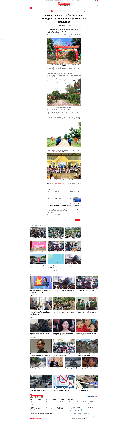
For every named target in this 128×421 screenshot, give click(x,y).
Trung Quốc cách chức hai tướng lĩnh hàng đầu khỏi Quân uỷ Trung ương (40, 354)
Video (94, 8)
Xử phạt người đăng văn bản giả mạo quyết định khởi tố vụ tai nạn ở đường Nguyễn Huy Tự (40, 312)
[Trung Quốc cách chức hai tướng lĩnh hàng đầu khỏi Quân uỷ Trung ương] (41, 345)
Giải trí (79, 8)
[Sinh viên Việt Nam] (91, 397)
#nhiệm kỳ (77, 191)
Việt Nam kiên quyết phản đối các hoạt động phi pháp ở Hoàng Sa (41, 291)
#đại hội (49, 191)
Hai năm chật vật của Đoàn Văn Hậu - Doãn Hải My (86, 333)
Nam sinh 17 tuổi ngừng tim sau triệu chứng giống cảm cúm (86, 389)
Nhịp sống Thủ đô (33, 404)
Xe (72, 8)
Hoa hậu (90, 8)
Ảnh (46, 399)
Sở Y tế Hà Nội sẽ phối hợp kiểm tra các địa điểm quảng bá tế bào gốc (64, 389)
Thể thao (64, 8)
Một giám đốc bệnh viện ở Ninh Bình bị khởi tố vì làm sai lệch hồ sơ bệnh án (87, 311)
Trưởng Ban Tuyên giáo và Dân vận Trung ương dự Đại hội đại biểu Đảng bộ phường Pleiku (65, 206)
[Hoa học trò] (96, 397)
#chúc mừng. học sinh (62, 191)
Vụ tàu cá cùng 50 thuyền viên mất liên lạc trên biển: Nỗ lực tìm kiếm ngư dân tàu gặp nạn (55, 266)
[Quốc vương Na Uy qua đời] (55, 362)
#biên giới (49, 193)
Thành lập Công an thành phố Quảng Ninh (38, 252)
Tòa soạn (79, 0)
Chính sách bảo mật (89, 407)
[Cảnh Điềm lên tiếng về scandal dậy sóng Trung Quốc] (64, 325)
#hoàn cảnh (71, 191)
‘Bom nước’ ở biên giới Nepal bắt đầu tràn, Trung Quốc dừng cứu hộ (72, 368)
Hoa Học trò (73, 0)
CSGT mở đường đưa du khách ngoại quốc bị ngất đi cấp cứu (39, 389)
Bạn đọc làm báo (36, 418)
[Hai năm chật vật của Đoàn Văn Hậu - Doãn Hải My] (87, 325)
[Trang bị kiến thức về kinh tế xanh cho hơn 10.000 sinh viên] (73, 246)
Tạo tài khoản (55, 214)
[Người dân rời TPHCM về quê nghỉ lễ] (38, 232)
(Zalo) (51, 408)
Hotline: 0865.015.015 (49, 0)
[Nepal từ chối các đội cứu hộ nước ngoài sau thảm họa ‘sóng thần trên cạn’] (38, 362)
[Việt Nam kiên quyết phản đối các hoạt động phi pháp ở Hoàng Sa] (41, 282)
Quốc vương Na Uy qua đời (53, 367)
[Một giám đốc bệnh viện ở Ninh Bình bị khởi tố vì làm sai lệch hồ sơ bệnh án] (87, 303)
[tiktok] (76, 410)
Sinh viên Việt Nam (67, 0)
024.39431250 (33, 410)
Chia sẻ (2, 30)
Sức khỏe (49, 8)
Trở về (2, 39)
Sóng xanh (41, 8)
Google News (85, 11)
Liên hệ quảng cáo (47, 407)
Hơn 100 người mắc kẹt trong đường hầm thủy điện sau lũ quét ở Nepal (86, 354)
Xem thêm (97, 8)
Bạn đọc (76, 403)
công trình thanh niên (55, 151)
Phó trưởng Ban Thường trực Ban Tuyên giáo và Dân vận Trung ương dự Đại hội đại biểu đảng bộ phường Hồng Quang (65, 209)
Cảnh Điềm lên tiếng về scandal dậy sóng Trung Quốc (63, 333)
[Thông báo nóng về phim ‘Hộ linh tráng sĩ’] (41, 325)
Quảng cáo (84, 0)
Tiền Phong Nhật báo (58, 0)
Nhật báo (39, 399)
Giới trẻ (57, 8)
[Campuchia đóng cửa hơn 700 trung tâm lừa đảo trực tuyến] (64, 345)
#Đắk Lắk (55, 193)
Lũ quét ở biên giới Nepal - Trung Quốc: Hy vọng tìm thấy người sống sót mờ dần (90, 369)
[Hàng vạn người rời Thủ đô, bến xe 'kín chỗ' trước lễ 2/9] (73, 259)
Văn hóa (75, 8)
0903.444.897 (60, 408)
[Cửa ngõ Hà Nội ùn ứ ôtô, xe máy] (56, 246)
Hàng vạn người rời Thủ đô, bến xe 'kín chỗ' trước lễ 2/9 (73, 265)
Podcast (54, 399)
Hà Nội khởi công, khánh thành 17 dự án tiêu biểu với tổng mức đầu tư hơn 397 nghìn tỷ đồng (55, 238)
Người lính (69, 8)
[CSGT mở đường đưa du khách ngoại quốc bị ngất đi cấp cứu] (41, 381)
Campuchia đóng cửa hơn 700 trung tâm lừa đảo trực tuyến (63, 354)
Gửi (77, 220)
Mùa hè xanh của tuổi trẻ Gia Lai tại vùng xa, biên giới (59, 198)
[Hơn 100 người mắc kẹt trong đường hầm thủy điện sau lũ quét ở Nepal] (87, 345)
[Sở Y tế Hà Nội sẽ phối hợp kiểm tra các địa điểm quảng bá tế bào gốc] (64, 381)
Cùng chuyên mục (35, 225)
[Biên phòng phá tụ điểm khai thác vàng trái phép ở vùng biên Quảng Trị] (64, 303)
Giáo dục (82, 8)
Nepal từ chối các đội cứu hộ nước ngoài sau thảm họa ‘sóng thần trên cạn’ (37, 369)
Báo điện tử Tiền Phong (64, 4)
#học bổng (54, 191)
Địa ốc (45, 8)
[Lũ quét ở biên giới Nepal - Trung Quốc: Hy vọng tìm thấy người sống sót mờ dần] (90, 362)
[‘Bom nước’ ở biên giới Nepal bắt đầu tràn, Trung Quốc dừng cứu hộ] (73, 362)
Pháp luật (60, 8)
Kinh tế (37, 8)
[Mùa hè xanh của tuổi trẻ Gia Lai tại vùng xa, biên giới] (77, 199)
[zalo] (79, 410)
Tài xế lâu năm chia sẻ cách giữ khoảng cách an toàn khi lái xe (37, 265)
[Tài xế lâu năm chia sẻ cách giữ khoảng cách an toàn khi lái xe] (38, 259)
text (78, 11)
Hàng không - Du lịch (86, 403)
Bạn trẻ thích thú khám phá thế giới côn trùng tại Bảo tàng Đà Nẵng (64, 203)
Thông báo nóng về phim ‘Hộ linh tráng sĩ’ (39, 333)
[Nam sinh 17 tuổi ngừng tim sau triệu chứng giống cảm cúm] (87, 381)
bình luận (82, 11)
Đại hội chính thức (61, 36)
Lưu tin (2, 33)
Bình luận (2, 36)
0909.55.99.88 (47, 408)
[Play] (52, 11)
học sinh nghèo (62, 76)
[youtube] (97, 1)
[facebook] (95, 1)
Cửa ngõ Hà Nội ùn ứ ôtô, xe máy (56, 251)
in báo (80, 11)
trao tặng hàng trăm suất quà (60, 183)
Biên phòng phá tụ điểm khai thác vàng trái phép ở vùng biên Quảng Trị (63, 311)
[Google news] (81, 410)
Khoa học (86, 8)
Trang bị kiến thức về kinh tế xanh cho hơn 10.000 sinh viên (73, 252)
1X (66, 11)
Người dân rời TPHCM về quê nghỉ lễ (38, 238)
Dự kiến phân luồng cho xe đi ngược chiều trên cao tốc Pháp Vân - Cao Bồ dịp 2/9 (73, 238)
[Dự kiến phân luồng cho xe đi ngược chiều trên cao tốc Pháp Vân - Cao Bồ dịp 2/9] (73, 232)
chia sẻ (75, 11)
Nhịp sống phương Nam (41, 404)
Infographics (70, 399)
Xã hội (34, 8)
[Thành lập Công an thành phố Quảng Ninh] (38, 246)
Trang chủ (31, 8)
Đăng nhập (49, 214)
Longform (62, 399)
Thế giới (53, 8)
